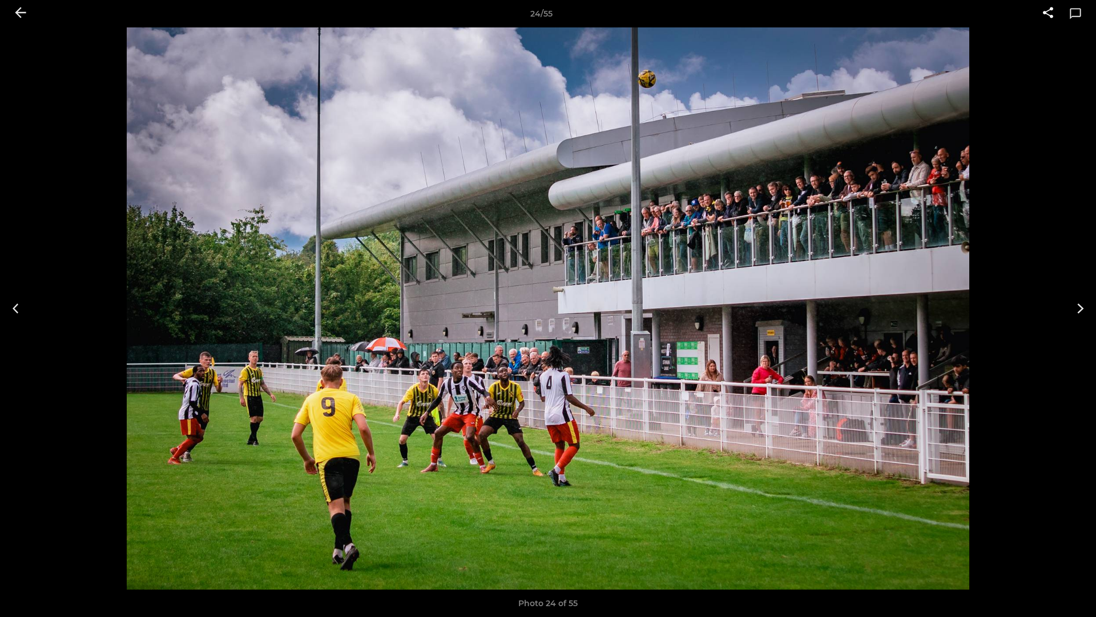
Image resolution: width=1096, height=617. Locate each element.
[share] (1048, 14)
